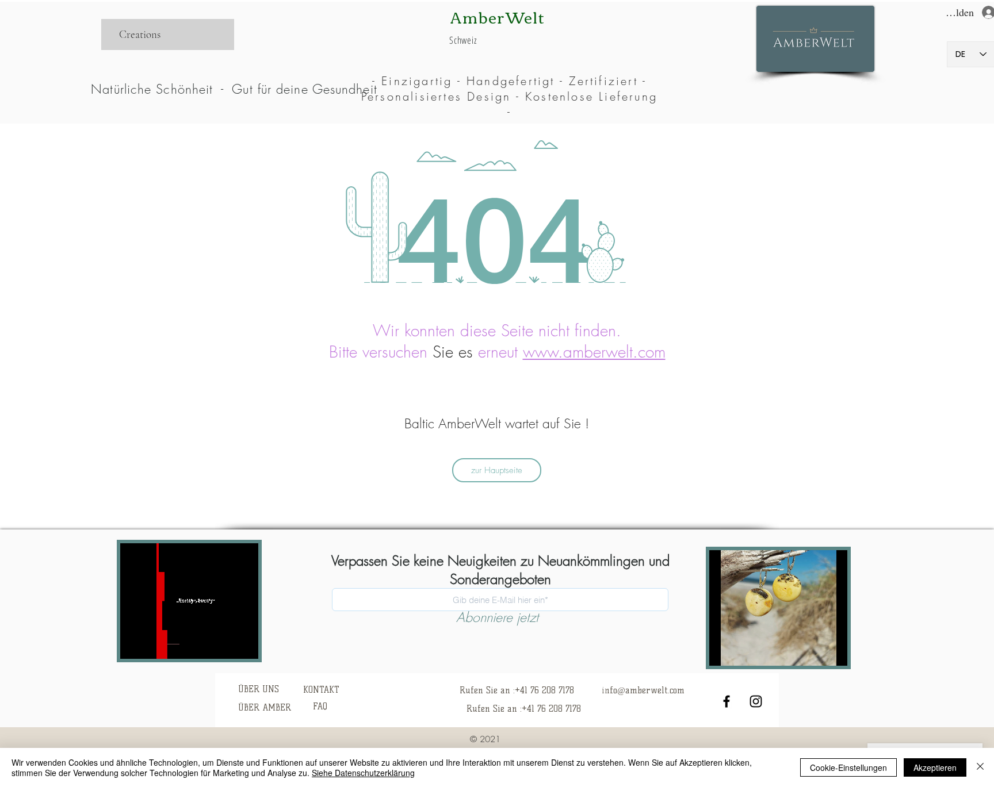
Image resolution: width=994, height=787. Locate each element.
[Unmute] (154, 643)
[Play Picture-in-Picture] (231, 643)
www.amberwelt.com (594, 351)
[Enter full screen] (250, 643)
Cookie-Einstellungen (848, 767)
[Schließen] (980, 767)
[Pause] (135, 643)
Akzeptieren (935, 767)
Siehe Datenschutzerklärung (363, 772)
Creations (139, 34)
